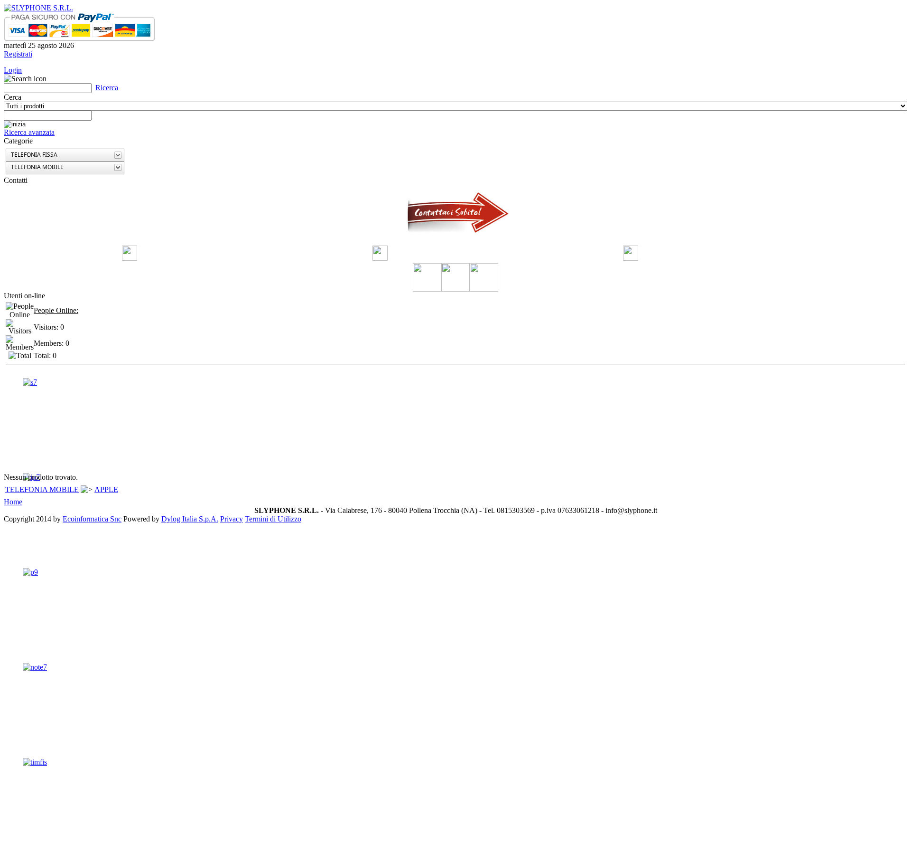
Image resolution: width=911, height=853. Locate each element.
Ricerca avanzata (29, 132)
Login (13, 70)
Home (13, 502)
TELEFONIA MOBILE (42, 489)
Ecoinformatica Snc (92, 519)
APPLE (106, 489)
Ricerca (106, 88)
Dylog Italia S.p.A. (189, 519)
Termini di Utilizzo (273, 519)
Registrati (18, 54)
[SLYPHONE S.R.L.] (38, 8)
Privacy (231, 519)
